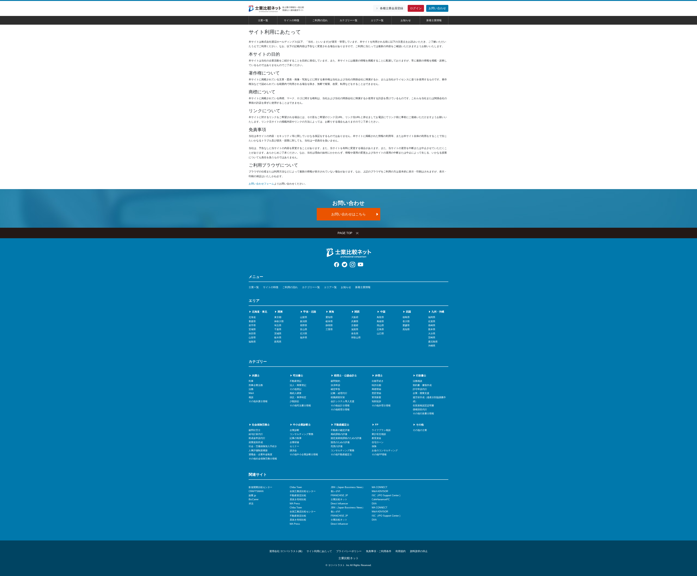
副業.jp (252, 495)
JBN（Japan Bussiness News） (348, 487)
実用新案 (376, 397)
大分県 (431, 333)
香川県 (406, 321)
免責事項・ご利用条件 (378, 551)
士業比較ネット (339, 499)
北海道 (252, 317)
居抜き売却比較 (298, 499)
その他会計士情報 (340, 405)
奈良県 (354, 333)
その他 (419, 424)
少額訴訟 (294, 401)
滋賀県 (354, 329)
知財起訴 (376, 401)
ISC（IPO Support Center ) (386, 495)
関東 (280, 311)
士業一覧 (263, 20)
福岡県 (431, 317)
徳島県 (406, 317)
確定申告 (335, 389)
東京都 (277, 317)
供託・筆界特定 (298, 397)
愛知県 (329, 317)
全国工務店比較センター (303, 491)
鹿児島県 (433, 341)
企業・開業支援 (421, 393)
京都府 (354, 325)
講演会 (293, 450)
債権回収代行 (420, 409)
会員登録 (391, 8)
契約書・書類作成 (422, 385)
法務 (251, 389)
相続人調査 (295, 393)
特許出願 (376, 385)
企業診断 (294, 430)
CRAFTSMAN (256, 491)
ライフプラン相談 (381, 430)
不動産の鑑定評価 (340, 430)
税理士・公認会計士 (345, 375)
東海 (331, 311)
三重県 (329, 329)
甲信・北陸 (309, 311)
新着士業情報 (434, 20)
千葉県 (277, 329)
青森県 (252, 321)
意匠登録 (376, 393)
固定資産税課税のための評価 (346, 438)
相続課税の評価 (339, 434)
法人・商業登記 (298, 385)
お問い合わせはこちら (348, 214)
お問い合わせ (437, 8)
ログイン (416, 8)
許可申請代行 (420, 389)
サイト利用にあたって (319, 551)
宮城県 (252, 329)
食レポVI (335, 491)
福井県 (303, 337)
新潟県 (303, 321)
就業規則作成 (256, 442)
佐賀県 (431, 321)
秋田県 (252, 333)
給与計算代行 (256, 434)
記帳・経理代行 (339, 393)
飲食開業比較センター (260, 487)
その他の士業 (420, 430)
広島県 (380, 329)
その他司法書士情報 (300, 405)
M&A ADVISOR (380, 491)
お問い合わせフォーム (261, 183)
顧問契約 (335, 381)
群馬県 (277, 341)
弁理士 (378, 375)
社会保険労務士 (260, 424)
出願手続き (378, 381)
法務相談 (417, 381)
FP (376, 424)
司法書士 (297, 375)
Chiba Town (296, 487)
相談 (251, 397)
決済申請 (335, 385)
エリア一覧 (377, 20)
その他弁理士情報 (381, 405)
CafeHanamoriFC (381, 499)
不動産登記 (295, 381)
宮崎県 (431, 337)
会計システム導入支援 (342, 401)
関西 (357, 311)
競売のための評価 (340, 442)
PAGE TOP (345, 233)
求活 (251, 503)
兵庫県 (354, 321)
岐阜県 (329, 321)
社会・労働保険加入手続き (263, 446)
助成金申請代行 (257, 438)
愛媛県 (406, 325)
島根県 (380, 321)
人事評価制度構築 (258, 450)
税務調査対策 (338, 397)
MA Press (295, 503)
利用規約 (401, 551)
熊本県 (431, 329)
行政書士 (420, 375)
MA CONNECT (379, 487)
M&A (251, 393)
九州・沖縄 (437, 311)
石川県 (303, 333)
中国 (382, 311)
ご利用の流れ (320, 20)
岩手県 (252, 325)
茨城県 (277, 333)
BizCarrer (253, 499)
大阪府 (354, 317)
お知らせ (406, 20)
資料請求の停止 (419, 551)
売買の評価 (337, 446)
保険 (374, 446)
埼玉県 (277, 325)
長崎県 (431, 325)
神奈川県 (279, 321)
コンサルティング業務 (301, 434)
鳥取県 (380, 317)
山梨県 (303, 317)
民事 (251, 381)
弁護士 (255, 375)
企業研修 (294, 442)
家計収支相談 (379, 434)
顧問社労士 (254, 430)
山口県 (380, 333)
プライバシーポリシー (349, 551)
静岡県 (329, 325)
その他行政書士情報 (423, 413)
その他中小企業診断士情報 (304, 454)
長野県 (303, 325)
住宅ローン (378, 442)
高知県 (406, 329)
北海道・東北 (259, 311)
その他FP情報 (379, 454)
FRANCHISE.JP (339, 495)
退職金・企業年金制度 (260, 454)
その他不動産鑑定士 (341, 454)
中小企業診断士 (301, 424)
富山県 (303, 329)
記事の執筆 (295, 438)
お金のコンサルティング (385, 450)
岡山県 (380, 325)
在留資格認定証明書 (423, 405)
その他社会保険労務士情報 (263, 458)
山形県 (252, 337)
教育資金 (376, 438)
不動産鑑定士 (341, 424)
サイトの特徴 (291, 20)
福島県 (252, 341)
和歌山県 (356, 337)
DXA (374, 503)
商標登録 (376, 389)
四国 (408, 311)
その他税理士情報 (340, 409)
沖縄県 (431, 345)
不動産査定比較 (298, 495)
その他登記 (295, 389)
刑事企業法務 (256, 385)
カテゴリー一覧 (348, 20)
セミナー (294, 446)
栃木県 (277, 337)
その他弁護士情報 (258, 401)
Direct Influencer (339, 503)
